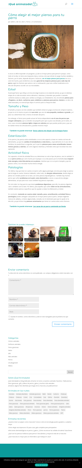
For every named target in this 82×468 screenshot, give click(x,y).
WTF (62, 413)
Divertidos (64, 397)
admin (13, 22)
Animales (11, 394)
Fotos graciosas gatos (42, 403)
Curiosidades (37, 397)
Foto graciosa (28, 400)
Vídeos (10, 366)
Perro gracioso (37, 410)
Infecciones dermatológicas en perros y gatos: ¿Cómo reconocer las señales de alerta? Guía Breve (40, 430)
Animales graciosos (35, 394)
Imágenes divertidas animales (17, 410)
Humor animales (52, 407)
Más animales (12, 357)
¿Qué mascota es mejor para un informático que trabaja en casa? (29, 437)
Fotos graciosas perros (57, 403)
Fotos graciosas (13, 347)
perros (46, 410)
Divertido (56, 397)
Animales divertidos (22, 394)
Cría (31, 397)
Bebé (44, 394)
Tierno (63, 410)
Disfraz (50, 397)
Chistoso (11, 397)
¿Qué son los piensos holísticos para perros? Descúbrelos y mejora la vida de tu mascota (37, 433)
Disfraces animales (14, 344)
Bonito (49, 394)
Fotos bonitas (37, 400)
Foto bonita (18, 400)
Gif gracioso (29, 407)
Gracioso (37, 407)
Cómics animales (13, 341)
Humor (44, 407)
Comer (26, 397)
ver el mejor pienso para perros (53, 78)
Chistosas (63, 394)
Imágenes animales (64, 407)
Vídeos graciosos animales (51, 413)
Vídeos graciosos (36, 413)
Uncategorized (13, 363)
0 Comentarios (37, 22)
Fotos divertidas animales (61, 400)
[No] (79, 463)
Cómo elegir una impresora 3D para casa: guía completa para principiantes (32, 427)
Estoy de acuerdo (41, 465)
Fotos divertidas (47, 400)
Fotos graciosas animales (27, 403)
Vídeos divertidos (25, 413)
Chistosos (19, 397)
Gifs (9, 353)
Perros (28, 22)
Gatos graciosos (19, 407)
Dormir (11, 400)
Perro (29, 410)
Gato (67, 403)
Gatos (10, 350)
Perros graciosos (54, 410)
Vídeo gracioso (13, 413)
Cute (44, 397)
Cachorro (56, 394)
